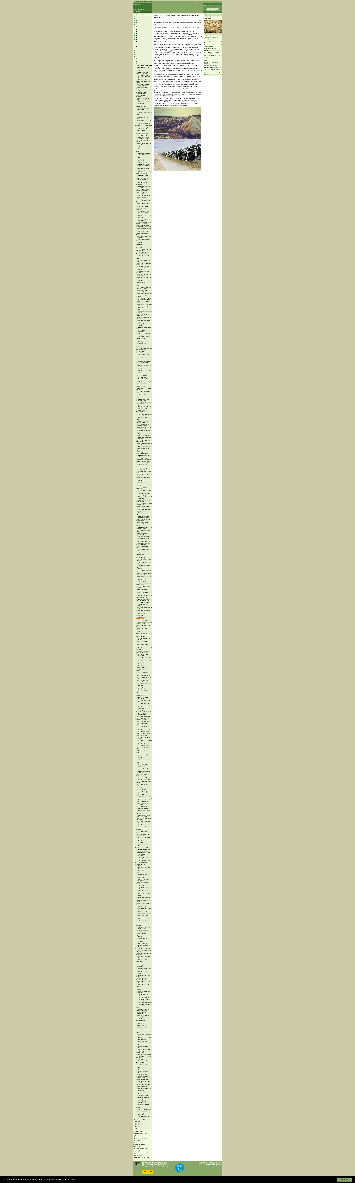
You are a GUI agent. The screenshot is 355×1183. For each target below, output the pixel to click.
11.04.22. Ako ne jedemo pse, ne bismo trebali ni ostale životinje (143, 524)
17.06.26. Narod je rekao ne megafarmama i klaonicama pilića (143, 117)
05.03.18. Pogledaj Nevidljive (143, 687)
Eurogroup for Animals (156, 1166)
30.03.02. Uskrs (140, 1090)
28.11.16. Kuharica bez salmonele (141, 727)
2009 (136, 48)
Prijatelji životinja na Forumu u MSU (212, 48)
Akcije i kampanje (138, 15)
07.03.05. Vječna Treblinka (142, 1027)
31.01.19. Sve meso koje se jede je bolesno (143, 655)
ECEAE (163, 1166)
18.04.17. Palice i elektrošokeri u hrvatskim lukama (143, 714)
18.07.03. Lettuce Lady (141, 1064)
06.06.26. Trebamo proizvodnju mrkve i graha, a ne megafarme (144, 126)
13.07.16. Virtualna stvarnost (143, 731)
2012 (136, 43)
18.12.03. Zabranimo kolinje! (143, 1049)
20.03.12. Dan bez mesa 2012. (143, 796)
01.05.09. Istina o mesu (142, 874)
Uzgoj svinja (206, 35)
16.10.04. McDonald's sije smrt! (144, 1034)
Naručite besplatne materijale (141, 1157)
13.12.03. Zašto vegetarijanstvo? (140, 1052)
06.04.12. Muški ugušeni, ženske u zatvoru (142, 793)
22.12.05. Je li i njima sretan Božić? (143, 985)
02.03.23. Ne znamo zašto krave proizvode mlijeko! (142, 465)
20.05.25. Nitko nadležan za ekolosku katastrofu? (143, 291)
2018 (136, 31)
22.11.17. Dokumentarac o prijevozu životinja (142, 698)
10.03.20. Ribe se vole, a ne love (143, 626)
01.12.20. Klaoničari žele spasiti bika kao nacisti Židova (144, 596)
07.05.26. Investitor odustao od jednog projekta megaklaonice (143, 144)
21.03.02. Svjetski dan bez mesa (142, 1092)
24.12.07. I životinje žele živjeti (143, 919)
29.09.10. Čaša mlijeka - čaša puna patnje (143, 819)
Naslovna (137, 4)
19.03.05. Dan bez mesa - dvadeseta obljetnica (142, 1024)
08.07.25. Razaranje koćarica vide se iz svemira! (143, 278)
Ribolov (188, 1)
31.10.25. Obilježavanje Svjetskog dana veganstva (142, 253)
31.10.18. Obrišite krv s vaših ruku (143, 658)
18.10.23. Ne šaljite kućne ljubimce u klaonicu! (142, 400)
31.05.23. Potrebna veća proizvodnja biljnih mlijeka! (142, 434)
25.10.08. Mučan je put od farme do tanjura (142, 888)
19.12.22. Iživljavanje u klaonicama (141, 488)
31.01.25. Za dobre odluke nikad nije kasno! (142, 315)
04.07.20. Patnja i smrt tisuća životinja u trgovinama (143, 611)
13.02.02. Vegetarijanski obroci (143, 1097)
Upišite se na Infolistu (139, 1153)
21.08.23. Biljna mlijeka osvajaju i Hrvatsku (142, 421)
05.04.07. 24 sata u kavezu (142, 943)
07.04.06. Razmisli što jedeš (143, 970)
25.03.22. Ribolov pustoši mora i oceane (144, 531)
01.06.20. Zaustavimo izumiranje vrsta (141, 618)
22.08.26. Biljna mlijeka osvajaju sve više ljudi (142, 73)
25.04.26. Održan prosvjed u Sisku (143, 150)
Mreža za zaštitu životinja (140, 1144)
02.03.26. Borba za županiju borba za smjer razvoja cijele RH (143, 200)
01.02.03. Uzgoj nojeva (142, 1074)
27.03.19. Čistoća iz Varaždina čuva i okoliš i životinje (143, 651)
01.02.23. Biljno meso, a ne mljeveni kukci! (143, 478)
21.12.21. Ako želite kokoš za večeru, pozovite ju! (143, 544)
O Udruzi (136, 1142)
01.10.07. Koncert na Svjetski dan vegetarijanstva (143, 928)
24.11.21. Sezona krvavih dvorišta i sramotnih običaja (143, 550)
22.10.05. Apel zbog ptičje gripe (144, 1002)
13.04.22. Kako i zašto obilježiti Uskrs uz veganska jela (143, 520)
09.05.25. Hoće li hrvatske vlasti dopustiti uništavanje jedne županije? (144, 295)
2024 (136, 20)
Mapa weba (208, 10)
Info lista (216, 1)
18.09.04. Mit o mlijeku (141, 1036)
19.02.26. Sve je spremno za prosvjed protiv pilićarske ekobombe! (143, 213)
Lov (186, 1)
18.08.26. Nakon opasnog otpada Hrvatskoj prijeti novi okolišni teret (143, 77)
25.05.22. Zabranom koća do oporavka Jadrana (143, 510)
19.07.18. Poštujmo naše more (143, 675)
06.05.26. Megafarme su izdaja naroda (143, 147)
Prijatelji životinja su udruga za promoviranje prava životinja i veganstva (212, 6)
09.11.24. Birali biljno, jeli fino (143, 340)
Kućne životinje (194, 1)
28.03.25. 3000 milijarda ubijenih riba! (142, 308)
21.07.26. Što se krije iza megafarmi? (142, 96)
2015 (136, 37)
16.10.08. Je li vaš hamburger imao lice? (143, 891)
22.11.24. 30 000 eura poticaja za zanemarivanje (143, 337)
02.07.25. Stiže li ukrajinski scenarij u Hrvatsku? (142, 281)
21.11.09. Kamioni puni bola (143, 860)
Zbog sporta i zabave (140, 1123)
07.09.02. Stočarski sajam (142, 1079)
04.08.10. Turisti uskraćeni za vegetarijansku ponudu (143, 828)
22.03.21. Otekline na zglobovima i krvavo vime (142, 590)
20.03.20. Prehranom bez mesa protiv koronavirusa (144, 623)
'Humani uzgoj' (207, 16)
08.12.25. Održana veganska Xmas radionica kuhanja (143, 240)
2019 (136, 30)
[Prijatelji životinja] (143, 1)
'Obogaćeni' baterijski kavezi (210, 44)
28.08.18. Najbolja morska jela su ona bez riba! (143, 661)
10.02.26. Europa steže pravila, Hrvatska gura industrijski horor (144, 223)
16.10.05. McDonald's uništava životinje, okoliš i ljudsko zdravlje (143, 1006)
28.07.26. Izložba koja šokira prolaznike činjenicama (143, 85)
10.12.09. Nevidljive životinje (143, 849)
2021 (136, 26)
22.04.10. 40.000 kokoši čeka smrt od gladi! (143, 838)
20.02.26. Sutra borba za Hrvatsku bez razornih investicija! (142, 208)
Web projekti (137, 1140)
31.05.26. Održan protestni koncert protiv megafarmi (142, 132)
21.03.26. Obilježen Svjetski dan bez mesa (143, 187)
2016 (136, 35)
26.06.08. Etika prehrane (142, 907)
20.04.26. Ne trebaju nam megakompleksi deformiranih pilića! (143, 166)
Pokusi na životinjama (140, 1119)
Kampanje (207, 1)
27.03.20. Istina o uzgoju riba (143, 620)
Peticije (202, 1)
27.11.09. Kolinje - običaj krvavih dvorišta (142, 858)
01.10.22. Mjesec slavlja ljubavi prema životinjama (144, 497)
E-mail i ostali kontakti (216, 1166)
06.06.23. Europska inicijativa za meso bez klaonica (143, 428)
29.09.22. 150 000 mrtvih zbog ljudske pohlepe (143, 500)
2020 (136, 28)
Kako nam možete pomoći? (141, 1148)
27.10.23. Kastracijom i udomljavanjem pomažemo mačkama (143, 396)
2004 (136, 58)
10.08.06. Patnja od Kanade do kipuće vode (144, 960)
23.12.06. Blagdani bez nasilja (143, 948)
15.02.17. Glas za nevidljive (143, 721)
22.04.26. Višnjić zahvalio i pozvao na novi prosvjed (142, 161)
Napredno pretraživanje (215, 10)
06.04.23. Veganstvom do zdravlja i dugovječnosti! (142, 452)
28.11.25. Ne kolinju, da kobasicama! (142, 246)
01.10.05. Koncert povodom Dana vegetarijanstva (143, 1010)
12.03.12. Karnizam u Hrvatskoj (144, 798)
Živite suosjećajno (139, 9)
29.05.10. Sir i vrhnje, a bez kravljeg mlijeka (143, 835)
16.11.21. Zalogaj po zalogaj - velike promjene (143, 553)
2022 (136, 24)
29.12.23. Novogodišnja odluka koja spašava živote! (144, 382)
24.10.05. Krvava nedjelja (142, 997)
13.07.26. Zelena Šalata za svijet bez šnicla (142, 102)
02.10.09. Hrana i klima (142, 862)
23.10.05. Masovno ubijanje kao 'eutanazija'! (143, 1000)
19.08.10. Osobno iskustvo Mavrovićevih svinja (142, 825)
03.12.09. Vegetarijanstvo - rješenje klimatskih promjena (143, 851)
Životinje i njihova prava (141, 6)
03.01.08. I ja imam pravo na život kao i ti (143, 916)
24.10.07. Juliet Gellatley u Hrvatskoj (142, 924)
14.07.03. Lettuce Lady (141, 1066)
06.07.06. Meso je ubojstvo (142, 963)
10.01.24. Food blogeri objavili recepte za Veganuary (143, 374)
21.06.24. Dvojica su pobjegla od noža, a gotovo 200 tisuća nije (143, 363)
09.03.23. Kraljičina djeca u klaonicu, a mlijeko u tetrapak (143, 462)
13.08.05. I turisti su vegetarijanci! (141, 1013)
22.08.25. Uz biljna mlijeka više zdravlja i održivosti (144, 275)
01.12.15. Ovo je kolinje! (142, 744)
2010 (136, 47)
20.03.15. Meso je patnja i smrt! (144, 754)
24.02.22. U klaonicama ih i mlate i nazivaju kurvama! (143, 537)
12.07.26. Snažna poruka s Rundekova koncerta (142, 105)
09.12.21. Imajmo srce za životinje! (142, 547)
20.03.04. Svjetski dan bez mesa (142, 1047)
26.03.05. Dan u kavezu (142, 1022)
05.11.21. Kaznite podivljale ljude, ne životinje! (143, 556)
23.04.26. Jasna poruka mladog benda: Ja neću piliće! (144, 158)
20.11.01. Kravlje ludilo (141, 1113)
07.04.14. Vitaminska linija (142, 766)
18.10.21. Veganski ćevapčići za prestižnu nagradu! (143, 566)
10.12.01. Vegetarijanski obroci (143, 1109)
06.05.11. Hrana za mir (141, 806)
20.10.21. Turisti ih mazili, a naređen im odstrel (143, 563)
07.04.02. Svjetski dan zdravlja (143, 1088)
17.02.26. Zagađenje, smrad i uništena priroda (143, 216)
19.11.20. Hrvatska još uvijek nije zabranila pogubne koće (143, 600)
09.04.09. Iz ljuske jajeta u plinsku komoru (142, 880)
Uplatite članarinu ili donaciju (141, 1152)
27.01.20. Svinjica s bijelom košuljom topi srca (143, 635)
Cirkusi (181, 1)
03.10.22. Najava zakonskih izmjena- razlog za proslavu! (143, 494)
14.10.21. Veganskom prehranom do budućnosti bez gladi (143, 570)
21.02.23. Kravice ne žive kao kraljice (143, 472)
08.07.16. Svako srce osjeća (143, 733)
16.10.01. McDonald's (141, 1115)
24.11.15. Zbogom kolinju (142, 745)
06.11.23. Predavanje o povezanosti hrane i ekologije (143, 385)
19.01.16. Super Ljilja (141, 735)
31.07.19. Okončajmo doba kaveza (142, 642)
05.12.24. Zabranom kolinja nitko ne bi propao (143, 334)
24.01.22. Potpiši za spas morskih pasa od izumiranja (143, 540)
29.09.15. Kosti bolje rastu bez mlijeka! (143, 748)
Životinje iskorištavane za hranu (143, 65)
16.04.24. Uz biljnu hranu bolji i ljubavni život (144, 366)
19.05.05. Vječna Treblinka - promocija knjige (143, 1016)
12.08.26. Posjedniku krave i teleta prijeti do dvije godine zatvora (143, 81)
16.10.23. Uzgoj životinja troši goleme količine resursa (143, 407)
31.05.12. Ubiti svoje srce (142, 787)
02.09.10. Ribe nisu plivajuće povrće (143, 822)
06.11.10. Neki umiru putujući (143, 810)
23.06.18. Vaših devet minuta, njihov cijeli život (143, 681)
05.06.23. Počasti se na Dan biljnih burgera (143, 431)
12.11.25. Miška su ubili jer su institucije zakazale (143, 250)
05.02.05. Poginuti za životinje (143, 1029)
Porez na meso (207, 18)
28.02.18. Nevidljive (141, 689)
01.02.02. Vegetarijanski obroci (143, 1099)
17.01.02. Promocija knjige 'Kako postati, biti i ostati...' (142, 1103)
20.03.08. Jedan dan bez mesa (143, 913)
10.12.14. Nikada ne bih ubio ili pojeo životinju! (144, 756)
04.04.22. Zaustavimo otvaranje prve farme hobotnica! (144, 528)
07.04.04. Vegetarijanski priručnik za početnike (142, 1040)
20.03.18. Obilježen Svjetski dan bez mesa (143, 684)
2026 (136, 16)
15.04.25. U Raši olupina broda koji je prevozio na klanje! (144, 305)
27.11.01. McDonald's (141, 1111)
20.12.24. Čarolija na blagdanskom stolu (141, 331)
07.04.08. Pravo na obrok (142, 912)
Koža (175, 1)
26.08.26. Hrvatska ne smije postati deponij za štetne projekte (143, 69)
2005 (136, 56)
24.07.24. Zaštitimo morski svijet (142, 358)
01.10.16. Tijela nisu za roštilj (143, 730)
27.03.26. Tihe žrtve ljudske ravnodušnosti (143, 183)
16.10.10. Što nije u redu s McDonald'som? (142, 812)
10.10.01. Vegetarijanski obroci (143, 1116)
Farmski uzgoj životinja (209, 41)
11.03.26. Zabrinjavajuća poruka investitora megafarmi (143, 193)
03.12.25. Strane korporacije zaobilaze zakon (143, 243)
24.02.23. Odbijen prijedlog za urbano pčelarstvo (143, 468)
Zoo (184, 1)
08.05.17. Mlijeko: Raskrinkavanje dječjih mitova (143, 710)
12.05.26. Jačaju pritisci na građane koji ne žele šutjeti (142, 137)
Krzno (172, 1)
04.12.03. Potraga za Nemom (143, 1054)
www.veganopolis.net (178, 92)
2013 (136, 41)
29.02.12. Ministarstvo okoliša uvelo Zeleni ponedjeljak (143, 800)
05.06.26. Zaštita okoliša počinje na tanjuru (142, 129)
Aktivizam (137, 11)
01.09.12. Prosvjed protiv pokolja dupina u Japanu (142, 785)
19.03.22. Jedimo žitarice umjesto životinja (142, 534)
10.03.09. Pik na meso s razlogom (142, 883)
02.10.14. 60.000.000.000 (142, 759)
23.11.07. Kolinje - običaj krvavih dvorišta (142, 921)
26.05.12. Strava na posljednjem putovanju (141, 790)
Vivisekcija (169, 1)
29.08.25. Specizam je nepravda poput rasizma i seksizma (142, 271)
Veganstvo (164, 1)
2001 (136, 64)
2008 (136, 50)
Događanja (137, 1135)
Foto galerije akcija (138, 1131)
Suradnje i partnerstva (139, 1150)
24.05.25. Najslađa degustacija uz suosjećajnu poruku (144, 288)
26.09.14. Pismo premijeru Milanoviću (212, 72)
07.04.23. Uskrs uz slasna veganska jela (142, 449)
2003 (136, 60)
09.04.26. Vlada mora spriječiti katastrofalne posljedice (143, 172)
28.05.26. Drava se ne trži (142, 135)
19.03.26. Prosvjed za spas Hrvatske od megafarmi (142, 190)
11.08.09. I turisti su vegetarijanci (141, 865)
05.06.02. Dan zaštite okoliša (143, 1084)
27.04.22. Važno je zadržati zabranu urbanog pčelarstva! (143, 517)
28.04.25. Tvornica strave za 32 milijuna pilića (144, 302)
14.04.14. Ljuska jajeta (141, 764)
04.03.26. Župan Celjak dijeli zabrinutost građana (143, 196)
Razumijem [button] (344, 1179)
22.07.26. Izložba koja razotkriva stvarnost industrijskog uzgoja (141, 92)
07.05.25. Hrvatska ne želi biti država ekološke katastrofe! (143, 299)
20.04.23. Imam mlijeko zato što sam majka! (144, 444)
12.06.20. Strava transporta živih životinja (142, 614)
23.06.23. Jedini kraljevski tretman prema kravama (142, 425)
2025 (136, 18)
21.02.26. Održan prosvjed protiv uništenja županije (142, 204)
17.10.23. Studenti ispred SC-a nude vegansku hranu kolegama (143, 404)
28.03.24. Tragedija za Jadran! (143, 369)
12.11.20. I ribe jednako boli (143, 602)
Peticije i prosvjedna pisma (140, 1138)
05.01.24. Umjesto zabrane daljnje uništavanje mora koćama (142, 379)
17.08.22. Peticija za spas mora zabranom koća (144, 504)
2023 (136, 22)
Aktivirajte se (137, 1146)
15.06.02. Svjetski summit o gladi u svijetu (143, 1082)
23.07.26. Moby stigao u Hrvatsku (142, 88)
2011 (136, 45)
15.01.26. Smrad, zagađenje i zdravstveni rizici (143, 237)
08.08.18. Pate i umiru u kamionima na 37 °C (142, 666)
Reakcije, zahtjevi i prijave (140, 1133)
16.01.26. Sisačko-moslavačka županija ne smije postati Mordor (143, 233)
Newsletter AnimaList (139, 1137)
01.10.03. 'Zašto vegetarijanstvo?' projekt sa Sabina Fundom (143, 1061)
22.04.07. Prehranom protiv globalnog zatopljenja (143, 937)
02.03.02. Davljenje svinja (142, 1095)
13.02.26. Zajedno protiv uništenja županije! (142, 219)
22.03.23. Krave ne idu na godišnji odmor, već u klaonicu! (143, 459)
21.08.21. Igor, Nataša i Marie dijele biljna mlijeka (143, 574)
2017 (136, 33)
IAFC (167, 1166)
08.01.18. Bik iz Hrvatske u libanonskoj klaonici (142, 694)
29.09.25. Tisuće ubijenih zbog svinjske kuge (143, 264)
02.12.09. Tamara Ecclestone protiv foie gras (143, 855)
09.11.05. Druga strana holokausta (141, 988)
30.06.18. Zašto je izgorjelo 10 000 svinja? (143, 678)
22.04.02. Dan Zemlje (141, 1086)
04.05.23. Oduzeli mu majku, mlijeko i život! (143, 441)
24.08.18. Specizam (141, 664)
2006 (136, 54)
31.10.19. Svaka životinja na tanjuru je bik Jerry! (143, 639)
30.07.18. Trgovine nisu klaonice (142, 669)
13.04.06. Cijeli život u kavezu (143, 968)
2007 (136, 52)
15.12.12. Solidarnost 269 (142, 777)
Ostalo (136, 1128)
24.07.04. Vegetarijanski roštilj (143, 1038)
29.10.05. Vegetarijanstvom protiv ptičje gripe (143, 992)
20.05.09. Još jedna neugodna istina (143, 871)
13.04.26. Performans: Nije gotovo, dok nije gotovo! (142, 169)
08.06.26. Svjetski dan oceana (143, 123)
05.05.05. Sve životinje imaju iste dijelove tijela (143, 1019)
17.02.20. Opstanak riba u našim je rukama (142, 629)
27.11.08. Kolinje (140, 885)
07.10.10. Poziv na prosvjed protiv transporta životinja (143, 816)
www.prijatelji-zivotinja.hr (162, 90)
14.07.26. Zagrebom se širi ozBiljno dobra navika (142, 99)
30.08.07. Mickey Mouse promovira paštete (142, 931)
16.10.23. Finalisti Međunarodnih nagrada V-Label (142, 411)
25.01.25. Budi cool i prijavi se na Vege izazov (143, 318)
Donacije (220, 1)
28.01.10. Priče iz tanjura (142, 847)
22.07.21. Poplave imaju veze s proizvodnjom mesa (144, 580)
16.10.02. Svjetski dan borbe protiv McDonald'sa (143, 1077)
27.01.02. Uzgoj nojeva (142, 1101)
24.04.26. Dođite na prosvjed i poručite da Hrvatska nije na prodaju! (143, 155)
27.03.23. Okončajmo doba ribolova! (142, 456)
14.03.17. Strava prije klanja (143, 716)
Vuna (178, 1)
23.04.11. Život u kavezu (142, 808)
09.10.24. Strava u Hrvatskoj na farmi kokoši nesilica (144, 349)
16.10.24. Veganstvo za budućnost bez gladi (142, 342)
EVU (150, 1166)
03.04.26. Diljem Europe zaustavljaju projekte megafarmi (142, 180)
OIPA (143, 1167)
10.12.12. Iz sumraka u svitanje (143, 779)
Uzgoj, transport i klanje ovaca (211, 37)
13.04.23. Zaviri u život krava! (143, 446)
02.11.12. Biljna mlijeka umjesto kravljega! (144, 782)
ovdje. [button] (73, 1179)
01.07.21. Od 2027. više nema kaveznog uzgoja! (143, 583)
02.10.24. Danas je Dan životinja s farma (142, 352)
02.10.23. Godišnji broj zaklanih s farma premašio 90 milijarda (144, 415)
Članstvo (211, 1)
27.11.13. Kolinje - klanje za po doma (143, 768)
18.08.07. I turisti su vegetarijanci (141, 934)
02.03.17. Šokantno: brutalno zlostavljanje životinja (143, 719)
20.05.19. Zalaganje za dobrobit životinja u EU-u (144, 648)
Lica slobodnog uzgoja (209, 46)
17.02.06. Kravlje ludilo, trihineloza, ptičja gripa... (142, 979)
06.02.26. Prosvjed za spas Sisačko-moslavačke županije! (143, 226)
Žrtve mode (138, 1121)
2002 (136, 62)
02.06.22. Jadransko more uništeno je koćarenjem (142, 507)
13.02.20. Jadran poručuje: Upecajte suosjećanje (142, 632)
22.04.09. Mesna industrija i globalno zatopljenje (143, 876)
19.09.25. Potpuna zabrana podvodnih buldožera (143, 267)
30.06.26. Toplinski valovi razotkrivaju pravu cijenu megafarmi (142, 110)
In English (220, 4)
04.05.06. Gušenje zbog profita (211, 65)
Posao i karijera (138, 1155)
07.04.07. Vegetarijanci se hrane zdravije (142, 940)
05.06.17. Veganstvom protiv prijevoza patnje (143, 707)
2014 (136, 39)
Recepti (199, 1)
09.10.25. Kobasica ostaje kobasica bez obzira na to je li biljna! (143, 257)
